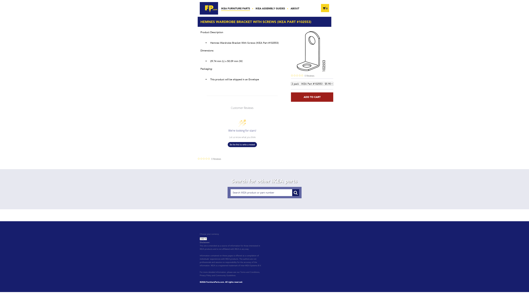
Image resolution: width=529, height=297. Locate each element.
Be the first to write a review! (242, 144)
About (295, 8)
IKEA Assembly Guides (270, 8)
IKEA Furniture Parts (235, 8)
